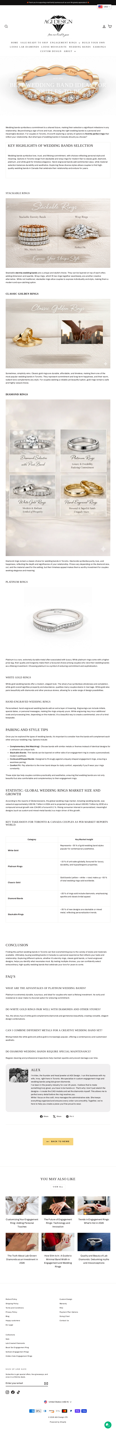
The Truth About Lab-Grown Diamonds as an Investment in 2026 (22, 1259)
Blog (7, 1316)
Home (14, 43)
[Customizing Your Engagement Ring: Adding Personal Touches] (22, 1205)
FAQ (61, 1308)
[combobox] (104, 7)
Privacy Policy (11, 1312)
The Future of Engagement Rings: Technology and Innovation (58, 1223)
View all (58, 1187)
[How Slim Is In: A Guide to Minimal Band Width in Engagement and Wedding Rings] (58, 1242)
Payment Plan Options (69, 1312)
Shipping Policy (12, 1304)
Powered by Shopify (58, 1422)
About (69, 51)
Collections (10, 1335)
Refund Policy (11, 1299)
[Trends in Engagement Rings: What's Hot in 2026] (94, 1205)
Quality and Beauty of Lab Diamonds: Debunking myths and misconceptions (94, 1259)
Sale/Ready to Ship (34, 43)
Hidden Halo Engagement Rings (19, 1356)
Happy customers (13, 1321)
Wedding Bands (80, 47)
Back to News (60, 1141)
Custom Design (51, 51)
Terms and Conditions (15, 1308)
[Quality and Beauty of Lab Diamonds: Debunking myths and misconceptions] (94, 1242)
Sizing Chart (65, 1316)
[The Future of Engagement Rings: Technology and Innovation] (58, 1205)
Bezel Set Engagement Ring (17, 1347)
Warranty (63, 1304)
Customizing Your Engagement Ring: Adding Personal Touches (22, 1223)
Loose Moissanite (54, 47)
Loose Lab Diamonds (24, 47)
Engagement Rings (64, 43)
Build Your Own (93, 43)
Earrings (99, 47)
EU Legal (9, 1325)
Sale (7, 1339)
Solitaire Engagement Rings (17, 1352)
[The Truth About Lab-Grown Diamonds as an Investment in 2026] (22, 1242)
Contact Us (64, 1321)
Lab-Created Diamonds (15, 1343)
